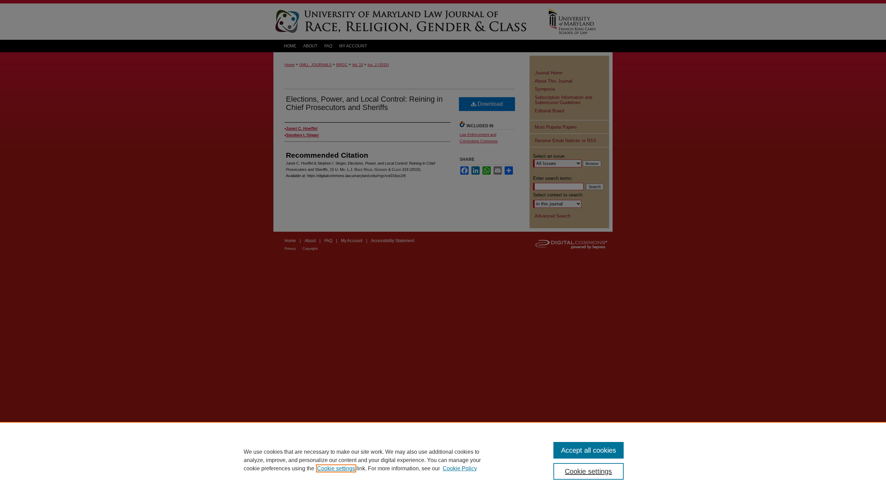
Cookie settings (336, 468)
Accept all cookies (588, 450)
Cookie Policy (460, 468)
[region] (443, 460)
